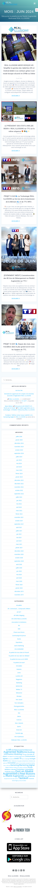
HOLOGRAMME (19, 649)
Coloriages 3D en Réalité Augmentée (15, 756)
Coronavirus (11, 758)
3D (7, 750)
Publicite (7, 772)
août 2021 (19, 527)
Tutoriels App (19, 733)
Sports (19, 726)
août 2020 (19, 564)
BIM (19, 629)
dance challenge (25, 758)
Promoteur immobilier (24, 769)
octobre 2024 (19, 450)
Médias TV (19, 689)
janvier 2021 (19, 547)
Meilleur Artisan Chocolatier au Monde (18, 767)
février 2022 (19, 514)
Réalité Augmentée (15, 775)
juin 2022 (19, 500)
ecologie (32, 759)
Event (5, 760)
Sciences (19, 720)
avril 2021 (19, 541)
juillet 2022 (19, 497)
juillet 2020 (19, 568)
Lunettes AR (19, 676)
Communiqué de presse (19, 635)
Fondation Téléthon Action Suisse (14, 415)
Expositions (19, 642)
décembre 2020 (19, 551)
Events (19, 639)
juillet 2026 (19, 436)
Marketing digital (27, 765)
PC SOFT (24, 401)
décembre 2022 (19, 483)
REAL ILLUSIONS (11, 65)
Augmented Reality (14, 751)
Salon (25, 776)
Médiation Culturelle (10, 769)
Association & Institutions (19, 622)
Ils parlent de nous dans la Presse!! (19, 652)
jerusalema (28, 763)
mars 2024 (19, 470)
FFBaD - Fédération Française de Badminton (18, 761)
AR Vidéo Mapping (19, 615)
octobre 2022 (19, 490)
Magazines (19, 679)
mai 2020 (19, 574)
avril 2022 (19, 507)
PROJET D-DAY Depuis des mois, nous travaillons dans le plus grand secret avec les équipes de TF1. (19, 347)
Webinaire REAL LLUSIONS (19, 740)
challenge (24, 754)
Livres (19, 672)
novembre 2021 (19, 517)
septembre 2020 (19, 561)
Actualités (19, 605)
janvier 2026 (19, 440)
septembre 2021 (19, 524)
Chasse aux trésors (19, 632)
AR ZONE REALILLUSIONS (19, 619)
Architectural (16, 750)
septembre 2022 (19, 494)
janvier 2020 (19, 588)
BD (19, 625)
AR (9, 749)
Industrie (19, 669)
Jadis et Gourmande (20, 763)
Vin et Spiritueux (19, 736)
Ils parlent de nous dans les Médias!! (19, 656)
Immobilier (19, 666)
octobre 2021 (19, 520)
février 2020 (19, 584)
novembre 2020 (19, 554)
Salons (19, 716)
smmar (16, 778)
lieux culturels (6, 765)
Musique (19, 696)
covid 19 (17, 758)
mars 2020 (19, 581)
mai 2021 (19, 537)
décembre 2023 (19, 480)
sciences (31, 776)
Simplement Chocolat (9, 778)
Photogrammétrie (19, 706)
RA (18, 774)
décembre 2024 (19, 443)
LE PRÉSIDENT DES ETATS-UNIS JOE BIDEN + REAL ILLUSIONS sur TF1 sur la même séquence (19, 128)
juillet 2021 (19, 531)
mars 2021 (19, 544)
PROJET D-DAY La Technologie (17, 196)
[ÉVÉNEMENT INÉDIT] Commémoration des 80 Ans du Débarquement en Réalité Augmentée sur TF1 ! (19, 278)
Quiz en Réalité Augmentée (18, 772)
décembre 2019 (19, 591)
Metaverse (19, 693)
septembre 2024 (19, 453)
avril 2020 (19, 578)
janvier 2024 (19, 477)
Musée (30, 767)
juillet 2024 (19, 457)
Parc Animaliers (19, 703)
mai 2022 (19, 504)
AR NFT (19, 612)
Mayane (7, 767)
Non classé (19, 699)
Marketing (19, 683)
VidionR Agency (15, 780)
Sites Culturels (19, 723)
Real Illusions (27, 773)
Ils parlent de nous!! (19, 662)
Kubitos (33, 763)
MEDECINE (19, 686)
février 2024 (19, 473)
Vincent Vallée (22, 780)
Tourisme (31, 778)
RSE (19, 713)
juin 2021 (19, 534)
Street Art (19, 730)
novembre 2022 (19, 487)
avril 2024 (19, 467)
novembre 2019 (19, 595)
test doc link (19, 390)
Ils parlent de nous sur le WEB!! (19, 659)
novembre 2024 (19, 446)
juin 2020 (19, 571)
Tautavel (23, 778)
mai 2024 (19, 463)
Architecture (27, 750)
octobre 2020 (19, 558)
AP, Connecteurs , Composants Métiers (19, 608)
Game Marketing (19, 646)
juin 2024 (19, 460)
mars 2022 (19, 510)
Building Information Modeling (19, 753)
